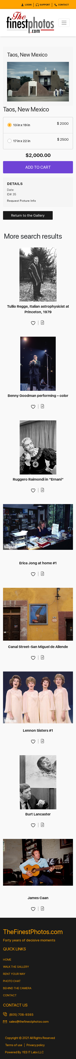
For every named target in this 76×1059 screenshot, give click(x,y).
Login (28, 4)
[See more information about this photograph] (42, 323)
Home (7, 959)
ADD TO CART (38, 167)
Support (45, 4)
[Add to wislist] (34, 323)
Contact (63, 4)
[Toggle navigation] (64, 23)
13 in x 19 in (21, 125)
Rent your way (14, 973)
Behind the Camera (17, 988)
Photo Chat (12, 981)
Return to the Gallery (28, 215)
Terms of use (13, 1045)
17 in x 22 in (21, 141)
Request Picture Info (21, 200)
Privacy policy (36, 1045)
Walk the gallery (16, 966)
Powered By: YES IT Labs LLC (24, 1052)
